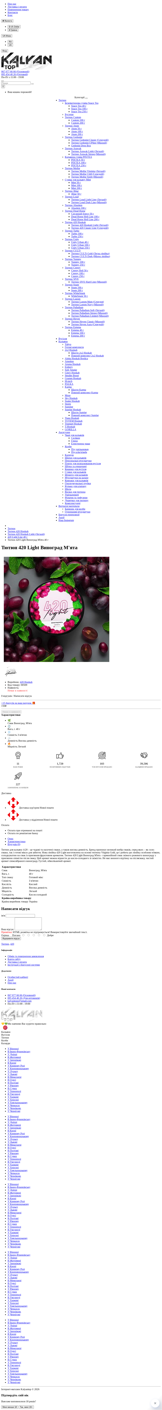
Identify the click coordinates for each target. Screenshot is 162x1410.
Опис (10, 838)
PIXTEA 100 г (78, 162)
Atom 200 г (77, 134)
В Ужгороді (14, 1094)
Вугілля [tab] (5, 1034)
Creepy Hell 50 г (79, 270)
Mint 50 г (76, 182)
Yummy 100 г (78, 262)
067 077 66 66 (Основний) (15, 71)
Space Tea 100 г (79, 108)
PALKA (69, 384)
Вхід (5, 51)
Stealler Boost (72, 375)
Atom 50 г (76, 128)
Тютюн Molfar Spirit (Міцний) (87, 177)
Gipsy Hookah (72, 372)
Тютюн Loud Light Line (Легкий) (88, 199)
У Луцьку (13, 1071)
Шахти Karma (78, 389)
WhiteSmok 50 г (79, 296)
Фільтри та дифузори (76, 497)
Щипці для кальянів (75, 457)
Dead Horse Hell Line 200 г (85, 219)
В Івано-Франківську (19, 1051)
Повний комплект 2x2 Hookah (87, 355)
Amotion (69, 361)
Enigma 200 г (78, 335)
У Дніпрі (12, 1054)
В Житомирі (14, 1057)
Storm (68, 404)
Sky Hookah (71, 398)
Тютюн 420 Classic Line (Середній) (90, 228)
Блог (10, 15)
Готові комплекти (74, 347)
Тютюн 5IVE (72, 279)
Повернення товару (18, 9)
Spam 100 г (77, 287)
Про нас (12, 4)
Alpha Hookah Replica (76, 358)
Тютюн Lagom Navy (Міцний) (87, 304)
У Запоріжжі (14, 1060)
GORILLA (70, 429)
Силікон (75, 438)
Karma (68, 387)
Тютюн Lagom (72, 299)
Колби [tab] (4, 1040)
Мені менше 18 (10, 1407)
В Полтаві (13, 1082)
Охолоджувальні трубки (78, 483)
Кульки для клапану (75, 486)
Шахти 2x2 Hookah (81, 352)
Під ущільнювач (80, 449)
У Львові (12, 1074)
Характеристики (16, 841)
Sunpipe (69, 406)
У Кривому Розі (16, 1065)
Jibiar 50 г (76, 194)
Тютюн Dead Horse (75, 211)
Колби (68, 446)
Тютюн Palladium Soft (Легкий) (88, 310)
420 (12, 944)
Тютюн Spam (72, 284)
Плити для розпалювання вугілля (83, 463)
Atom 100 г (77, 131)
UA (7, 36)
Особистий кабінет (18, 977)
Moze (68, 395)
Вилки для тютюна (75, 492)
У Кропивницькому (18, 1068)
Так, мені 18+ (26, 1407)
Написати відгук (23, 696)
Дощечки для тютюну (76, 500)
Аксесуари (64, 432)
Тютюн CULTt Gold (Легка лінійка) (90, 253)
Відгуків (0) (14, 844)
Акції (61, 517)
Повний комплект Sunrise (85, 415)
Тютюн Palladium (74, 307)
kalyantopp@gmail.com (19, 1001)
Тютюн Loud (72, 196)
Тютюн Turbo (72, 230)
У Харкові (13, 1097)
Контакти (13, 12)
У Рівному (13, 1085)
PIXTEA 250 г (78, 165)
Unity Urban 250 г (80, 247)
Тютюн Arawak (73, 148)
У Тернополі (14, 1091)
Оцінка (5, 935)
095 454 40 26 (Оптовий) (14, 74)
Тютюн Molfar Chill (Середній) (87, 174)
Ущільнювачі (72, 494)
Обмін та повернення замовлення (26, 956)
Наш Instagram (66, 520)
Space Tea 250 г (79, 111)
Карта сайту (14, 959)
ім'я (3, 915)
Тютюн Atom (72, 125)
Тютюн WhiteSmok (75, 293)
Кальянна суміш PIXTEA (78, 157)
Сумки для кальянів (75, 472)
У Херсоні (13, 1099)
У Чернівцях (14, 1108)
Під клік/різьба (79, 452)
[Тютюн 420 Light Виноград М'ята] (56, 609)
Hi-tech (68, 381)
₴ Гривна (13, 30)
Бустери (69, 114)
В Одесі (12, 1080)
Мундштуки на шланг (77, 477)
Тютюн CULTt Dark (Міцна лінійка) (90, 256)
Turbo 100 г (77, 233)
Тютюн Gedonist (73, 137)
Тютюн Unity (72, 239)
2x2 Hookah (71, 350)
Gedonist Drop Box (81, 145)
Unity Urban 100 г (80, 245)
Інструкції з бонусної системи (24, 964)
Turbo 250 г (77, 236)
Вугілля (63, 338)
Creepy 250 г (78, 276)
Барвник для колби (75, 509)
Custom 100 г (78, 120)
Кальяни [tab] (5, 1032)
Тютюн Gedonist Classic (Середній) (90, 140)
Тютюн (62, 100)
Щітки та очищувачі (76, 466)
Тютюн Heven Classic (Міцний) (88, 321)
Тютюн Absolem (73, 205)
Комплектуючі (72, 503)
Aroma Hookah (73, 364)
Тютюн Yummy (73, 259)
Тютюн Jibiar (72, 191)
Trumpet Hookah (73, 423)
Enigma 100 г (78, 333)
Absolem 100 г (78, 208)
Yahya (68, 344)
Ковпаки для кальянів (76, 480)
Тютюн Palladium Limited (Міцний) (90, 316)
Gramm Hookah (73, 378)
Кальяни (63, 341)
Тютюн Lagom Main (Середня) (87, 301)
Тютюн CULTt (73, 250)
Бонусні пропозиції (69, 514)
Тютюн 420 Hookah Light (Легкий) (89, 225)
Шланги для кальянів (76, 475)
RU (10, 42)
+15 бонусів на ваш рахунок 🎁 (18, 703)
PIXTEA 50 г (78, 159)
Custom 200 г (78, 123)
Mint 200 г (76, 188)
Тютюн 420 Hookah (75, 222)
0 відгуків (6, 696)
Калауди (69, 455)
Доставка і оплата (17, 6)
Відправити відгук (11, 938)
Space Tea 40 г (78, 106)
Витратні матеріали (69, 506)
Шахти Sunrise (79, 412)
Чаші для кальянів (74, 435)
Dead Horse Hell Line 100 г (85, 216)
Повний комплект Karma (84, 392)
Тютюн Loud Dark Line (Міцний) (89, 202)
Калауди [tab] (5, 1043)
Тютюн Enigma (73, 327)
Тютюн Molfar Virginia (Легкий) (88, 171)
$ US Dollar (14, 27)
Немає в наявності (11, 712)
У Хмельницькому (18, 1102)
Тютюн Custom (73, 117)
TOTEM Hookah (73, 421)
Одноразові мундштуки (77, 511)
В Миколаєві (14, 1077)
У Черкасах (14, 1105)
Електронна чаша (80, 443)
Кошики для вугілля (75, 469)
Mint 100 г (76, 185)
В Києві (12, 1063)
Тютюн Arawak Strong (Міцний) (88, 154)
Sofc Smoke (71, 370)
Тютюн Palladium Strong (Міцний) (89, 313)
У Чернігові (14, 1111)
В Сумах (12, 1088)
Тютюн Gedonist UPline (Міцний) (89, 142)
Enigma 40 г (77, 330)
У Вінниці (13, 1048)
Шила (68, 489)
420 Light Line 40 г (18, 537)
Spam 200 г (77, 290)
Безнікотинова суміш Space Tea (81, 103)
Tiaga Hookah (72, 418)
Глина (74, 440)
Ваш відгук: (7, 929)
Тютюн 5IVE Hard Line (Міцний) (89, 282)
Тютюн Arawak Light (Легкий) (87, 151)
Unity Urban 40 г (80, 242)
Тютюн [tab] (5, 1037)
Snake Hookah (72, 401)
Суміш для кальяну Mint (78, 179)
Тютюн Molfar (72, 168)
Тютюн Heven (72, 318)
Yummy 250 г (78, 264)
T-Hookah (70, 426)
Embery (69, 367)
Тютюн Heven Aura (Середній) (87, 324)
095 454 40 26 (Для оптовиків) (24, 998)
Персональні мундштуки (78, 460)
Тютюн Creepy (73, 267)
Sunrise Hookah (73, 409)
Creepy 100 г (78, 273)
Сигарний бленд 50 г (82, 213)
